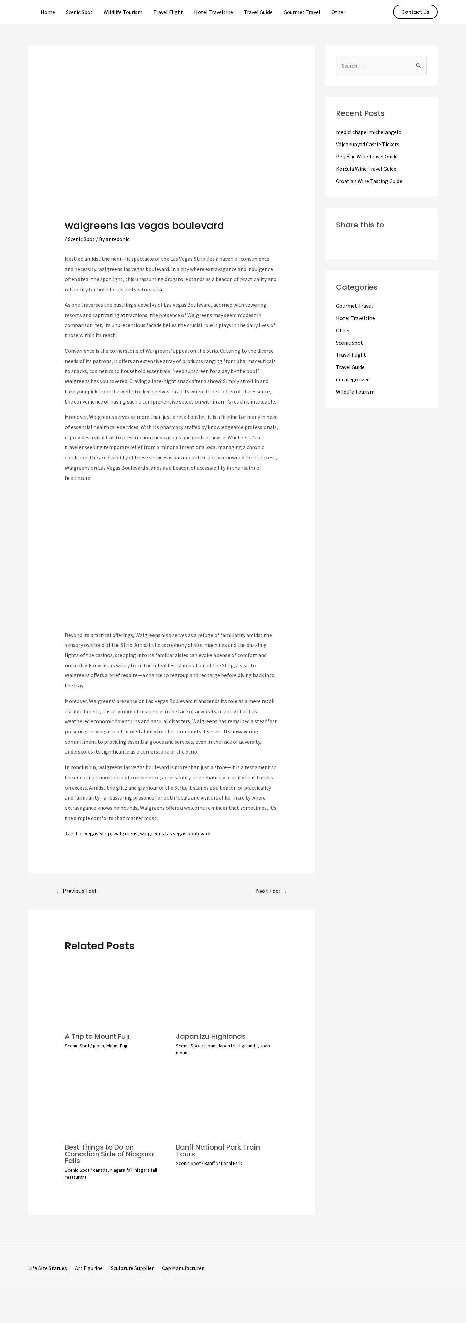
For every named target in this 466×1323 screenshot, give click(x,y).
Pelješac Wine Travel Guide (367, 156)
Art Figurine (90, 1268)
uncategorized (353, 379)
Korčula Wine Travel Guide (366, 168)
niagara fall (121, 1170)
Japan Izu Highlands (211, 1036)
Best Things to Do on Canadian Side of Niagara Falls (109, 1154)
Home (48, 12)
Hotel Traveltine (213, 12)
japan (98, 1046)
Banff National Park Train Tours (218, 1150)
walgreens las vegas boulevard (175, 833)
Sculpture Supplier (134, 1268)
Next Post (271, 891)
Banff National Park (223, 1163)
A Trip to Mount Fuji (97, 1036)
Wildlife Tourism (123, 12)
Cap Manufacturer (183, 1268)
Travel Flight (168, 12)
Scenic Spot (79, 12)
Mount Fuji (116, 1046)
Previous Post (76, 891)
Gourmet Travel (301, 12)
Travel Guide (258, 12)
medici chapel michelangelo (369, 131)
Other (338, 12)
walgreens (125, 833)
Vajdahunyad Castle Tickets (367, 144)
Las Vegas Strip (93, 833)
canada (100, 1170)
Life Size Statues (49, 1268)
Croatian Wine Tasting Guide (369, 181)
